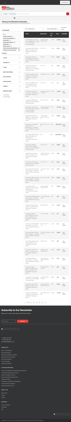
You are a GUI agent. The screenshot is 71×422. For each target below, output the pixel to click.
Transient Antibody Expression (8, 383)
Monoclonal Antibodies (6, 359)
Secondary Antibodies (6, 363)
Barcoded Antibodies (6, 352)
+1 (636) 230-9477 (6, 338)
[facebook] (1, 335)
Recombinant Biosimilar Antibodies (9, 354)
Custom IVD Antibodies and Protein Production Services (14, 370)
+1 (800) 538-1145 (6, 339)
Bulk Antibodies (6, 350)
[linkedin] (6, 335)
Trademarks (4, 407)
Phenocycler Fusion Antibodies (8, 357)
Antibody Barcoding (5, 379)
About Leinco (4, 393)
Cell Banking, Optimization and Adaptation (11, 381)
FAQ (2, 409)
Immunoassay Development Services (9, 372)
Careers (3, 397)
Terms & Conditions (5, 404)
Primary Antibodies (5, 361)
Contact (3, 395)
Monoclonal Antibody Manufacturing (9, 377)
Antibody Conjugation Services (8, 374)
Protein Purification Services (7, 385)
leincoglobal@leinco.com (7, 341)
